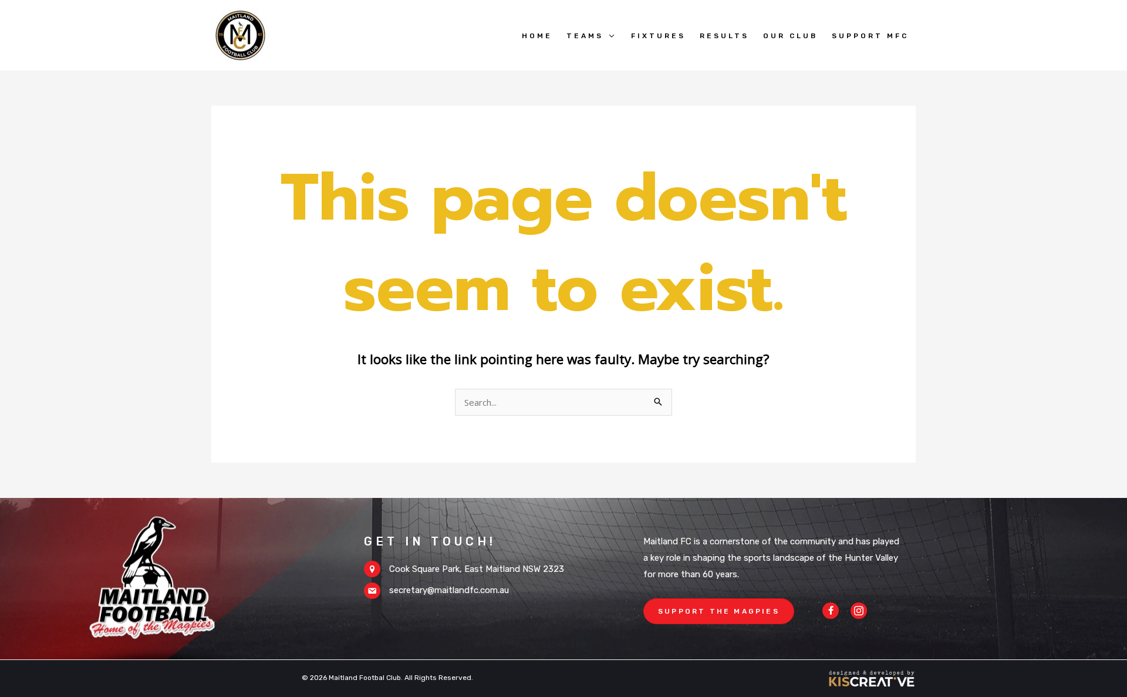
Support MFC (870, 36)
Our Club (790, 36)
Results (724, 36)
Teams (584, 36)
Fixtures (658, 36)
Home (537, 36)
